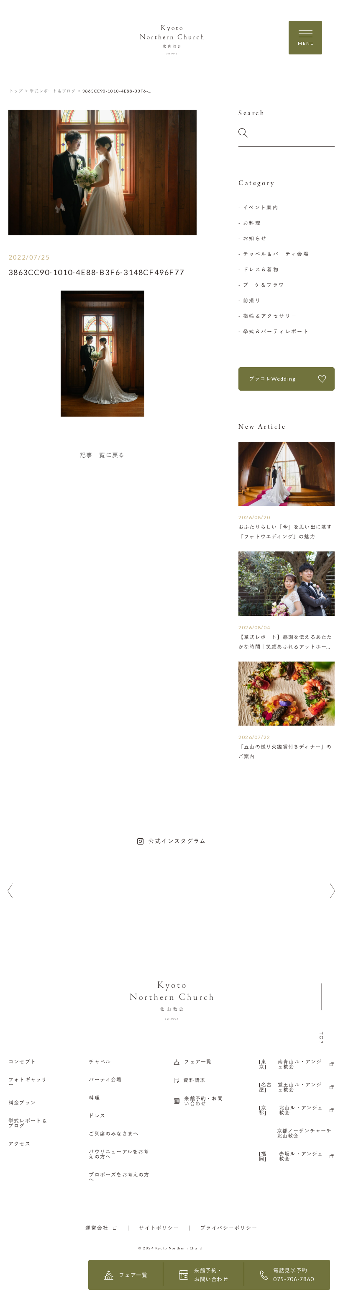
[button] (10, 891)
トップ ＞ (19, 91)
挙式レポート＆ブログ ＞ (56, 91)
